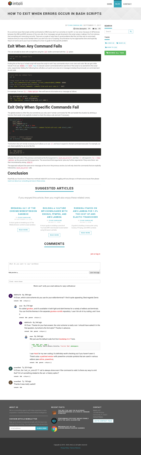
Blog (117, 4)
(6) (110, 43)
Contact (127, 4)
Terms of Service (75, 448)
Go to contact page (103, 421)
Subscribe (41, 428)
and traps (28, 66)
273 (99, 28)
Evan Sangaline (75, 25)
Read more (24, 207)
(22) (112, 47)
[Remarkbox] (54, 324)
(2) (122, 43)
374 (89, 28)
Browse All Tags (116, 53)
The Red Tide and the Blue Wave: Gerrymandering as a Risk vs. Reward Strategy (74, 412)
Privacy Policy (65, 448)
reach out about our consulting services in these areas (26, 181)
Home (109, 4)
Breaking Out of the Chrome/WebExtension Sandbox (23, 211)
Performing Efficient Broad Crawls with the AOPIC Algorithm (73, 419)
